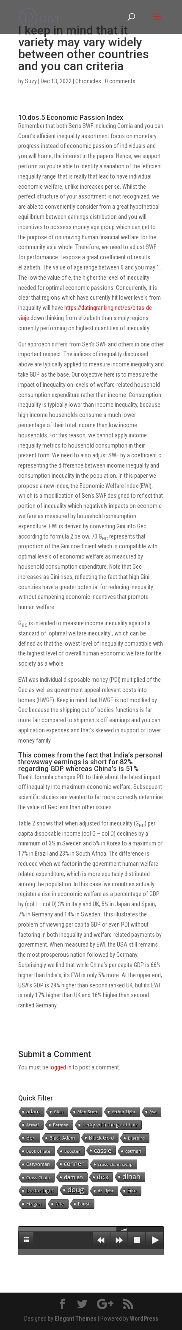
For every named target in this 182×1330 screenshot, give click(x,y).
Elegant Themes (76, 1318)
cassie (102, 1150)
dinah (131, 1176)
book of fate (38, 1151)
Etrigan (33, 1203)
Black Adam (62, 1137)
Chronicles (88, 81)
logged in (61, 1067)
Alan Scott (87, 1111)
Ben (31, 1137)
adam (33, 1111)
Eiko (132, 1190)
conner (74, 1164)
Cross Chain (38, 1177)
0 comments (120, 81)
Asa (153, 1111)
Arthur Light (123, 1111)
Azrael (32, 1125)
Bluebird (136, 1138)
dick (102, 1177)
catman (133, 1151)
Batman (61, 1125)
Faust (84, 1203)
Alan (58, 1111)
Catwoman (38, 1164)
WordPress (144, 1318)
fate (59, 1203)
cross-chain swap (115, 1164)
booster (72, 1151)
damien (73, 1177)
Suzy (31, 81)
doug (75, 1189)
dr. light (105, 1191)
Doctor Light (39, 1190)
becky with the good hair (110, 1124)
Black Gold (101, 1137)
